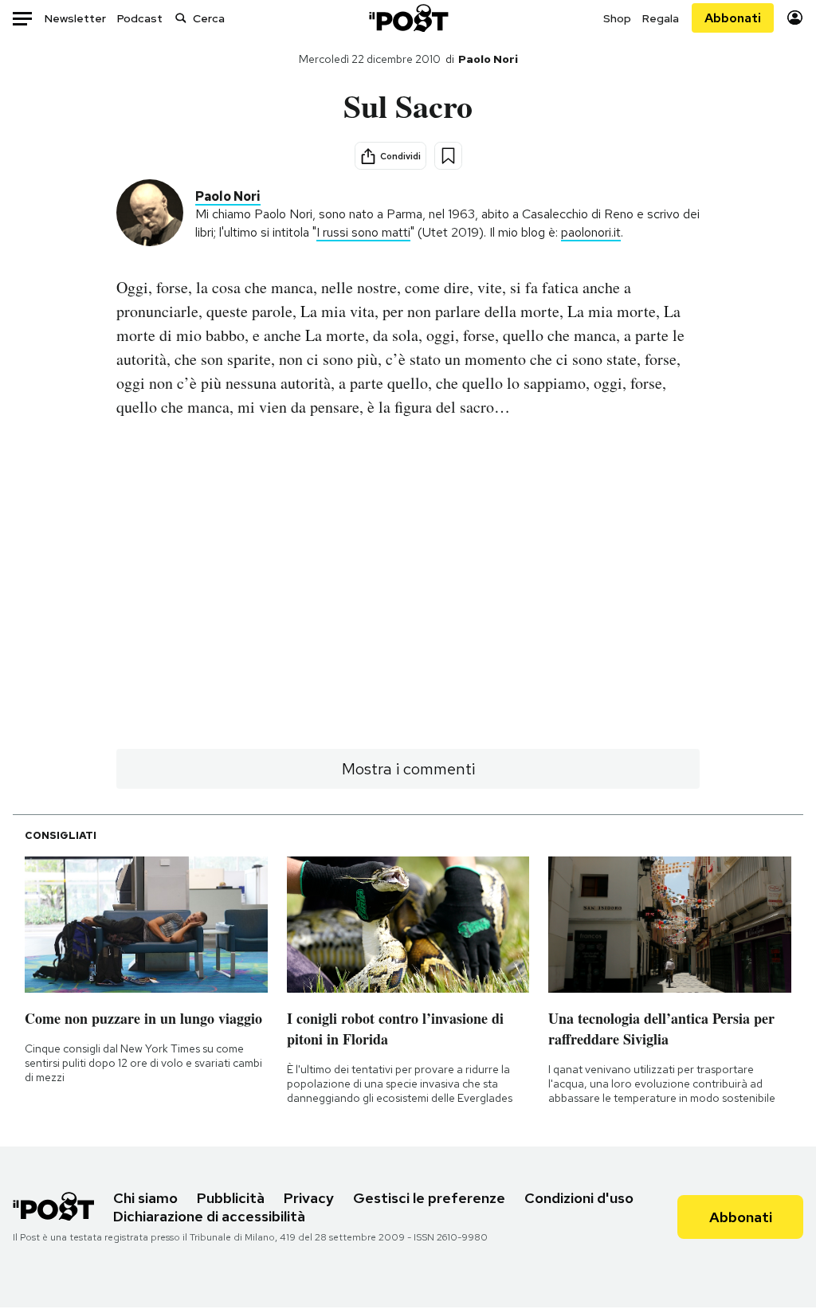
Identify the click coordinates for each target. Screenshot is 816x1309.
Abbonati (732, 18)
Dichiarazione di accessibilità (209, 1216)
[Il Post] (408, 18)
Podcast (140, 18)
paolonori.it (591, 232)
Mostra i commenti (408, 768)
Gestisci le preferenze (429, 1198)
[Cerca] (180, 18)
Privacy (309, 1198)
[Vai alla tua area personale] (795, 18)
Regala (660, 18)
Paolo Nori (488, 59)
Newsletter (75, 18)
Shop (617, 18)
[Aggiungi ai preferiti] (448, 156)
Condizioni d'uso (579, 1198)
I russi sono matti (363, 232)
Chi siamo (145, 1198)
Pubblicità (231, 1198)
